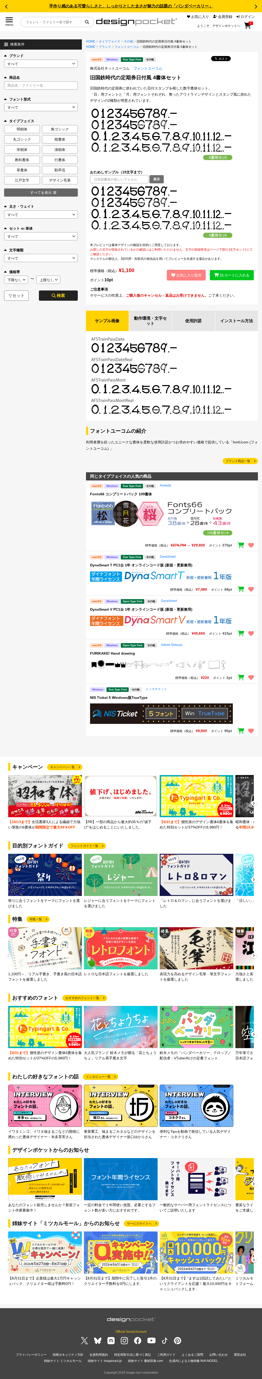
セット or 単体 (21, 228)
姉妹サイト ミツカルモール (63, 1361)
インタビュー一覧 (98, 1077)
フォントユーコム (127, 46)
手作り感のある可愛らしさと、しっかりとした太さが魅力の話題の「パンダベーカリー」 (131, 6)
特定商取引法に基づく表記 (132, 1354)
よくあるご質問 (192, 1354)
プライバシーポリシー (31, 1354)
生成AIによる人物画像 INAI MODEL (193, 1361)
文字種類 (16, 250)
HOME (90, 41)
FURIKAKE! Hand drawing (112, 653)
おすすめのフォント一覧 (82, 998)
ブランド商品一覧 (238, 461)
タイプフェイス (109, 41)
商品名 (14, 77)
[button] (6, 7)
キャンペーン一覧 (62, 767)
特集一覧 (36, 919)
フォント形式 (20, 99)
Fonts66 (165, 485)
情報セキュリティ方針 (68, 1354)
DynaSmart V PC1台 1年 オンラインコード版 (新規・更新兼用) (141, 609)
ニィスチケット (156, 689)
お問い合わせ (218, 1354)
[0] (247, 27)
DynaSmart (168, 556)
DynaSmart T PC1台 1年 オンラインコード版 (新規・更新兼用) (141, 565)
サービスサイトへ (139, 1223)
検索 (61, 295)
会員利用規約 (99, 1354)
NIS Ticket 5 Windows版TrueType (119, 698)
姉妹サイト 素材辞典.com (145, 1361)
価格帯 (14, 272)
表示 (156, 179)
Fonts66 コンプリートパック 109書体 (121, 494)
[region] (172, 213)
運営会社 (240, 1354)
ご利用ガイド (166, 1354)
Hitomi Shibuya (171, 645)
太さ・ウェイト (21, 206)
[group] (45, 802)
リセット (16, 295)
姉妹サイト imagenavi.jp (105, 1361)
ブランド (16, 56)
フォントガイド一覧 (84, 846)
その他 (128, 41)
